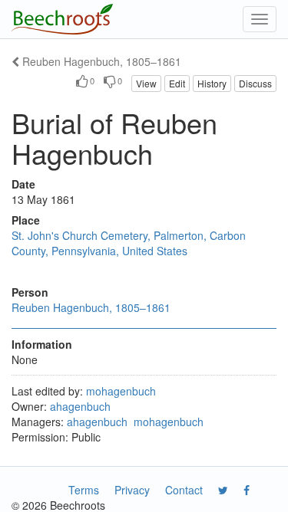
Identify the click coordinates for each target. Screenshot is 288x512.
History (212, 83)
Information (42, 344)
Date (23, 184)
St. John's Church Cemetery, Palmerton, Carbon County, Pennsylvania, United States (129, 243)
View (146, 83)
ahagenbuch (80, 406)
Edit (177, 83)
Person (30, 292)
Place (26, 220)
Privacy (132, 489)
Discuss (255, 83)
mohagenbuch (121, 391)
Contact (184, 489)
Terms (83, 489)
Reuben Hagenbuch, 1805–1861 (100, 61)
